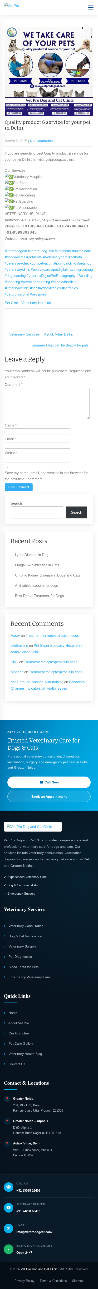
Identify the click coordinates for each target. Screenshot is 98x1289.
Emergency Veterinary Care (29, 977)
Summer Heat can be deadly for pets (62, 345)
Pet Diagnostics (20, 956)
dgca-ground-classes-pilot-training (37, 682)
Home (13, 1013)
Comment (14, 384)
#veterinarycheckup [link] (20, 263)
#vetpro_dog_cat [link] (41, 251)
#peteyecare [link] (40, 269)
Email (10, 439)
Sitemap (77, 1281)
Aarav (15, 635)
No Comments (41, 141)
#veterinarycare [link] (55, 257)
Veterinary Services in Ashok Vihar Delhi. (39, 334)
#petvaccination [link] (48, 263)
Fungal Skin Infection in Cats (37, 565)
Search (16, 503)
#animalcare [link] (81, 251)
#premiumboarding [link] (35, 282)
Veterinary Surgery (22, 946)
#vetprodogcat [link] (16, 251)
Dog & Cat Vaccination (25, 936)
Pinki (14, 662)
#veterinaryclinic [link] (17, 269)
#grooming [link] (84, 269)
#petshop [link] (84, 263)
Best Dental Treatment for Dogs (39, 596)
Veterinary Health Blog (25, 1054)
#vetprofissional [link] (17, 294)
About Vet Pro (18, 1023)
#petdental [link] (34, 257)
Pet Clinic (12, 303)
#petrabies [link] (70, 288)
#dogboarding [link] (15, 276)
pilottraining (19, 645)
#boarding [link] (12, 282)
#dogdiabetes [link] (15, 257)
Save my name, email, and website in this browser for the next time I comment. (46, 476)
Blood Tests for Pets (23, 967)
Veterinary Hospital (36, 303)
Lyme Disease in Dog (31, 555)
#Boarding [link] (84, 276)
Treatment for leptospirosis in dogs (52, 635)
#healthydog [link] (39, 288)
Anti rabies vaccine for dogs (36, 585)
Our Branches (18, 1033)
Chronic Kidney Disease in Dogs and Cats (47, 575)
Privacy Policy (24, 1281)
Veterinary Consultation (26, 926)
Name (11, 425)
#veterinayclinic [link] (17, 288)
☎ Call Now (49, 782)
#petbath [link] (75, 257)
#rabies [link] (55, 288)
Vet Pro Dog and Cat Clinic (40, 1269)
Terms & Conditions (53, 1281)
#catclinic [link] (69, 263)
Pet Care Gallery (21, 1043)
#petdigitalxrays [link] (63, 269)
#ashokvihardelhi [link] (64, 282)
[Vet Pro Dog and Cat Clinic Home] (33, 827)
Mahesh (17, 672)
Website (11, 453)
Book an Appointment (49, 796)
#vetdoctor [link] (63, 251)
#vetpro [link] (32, 276)
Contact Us (16, 1064)
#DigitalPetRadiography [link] (57, 276)
